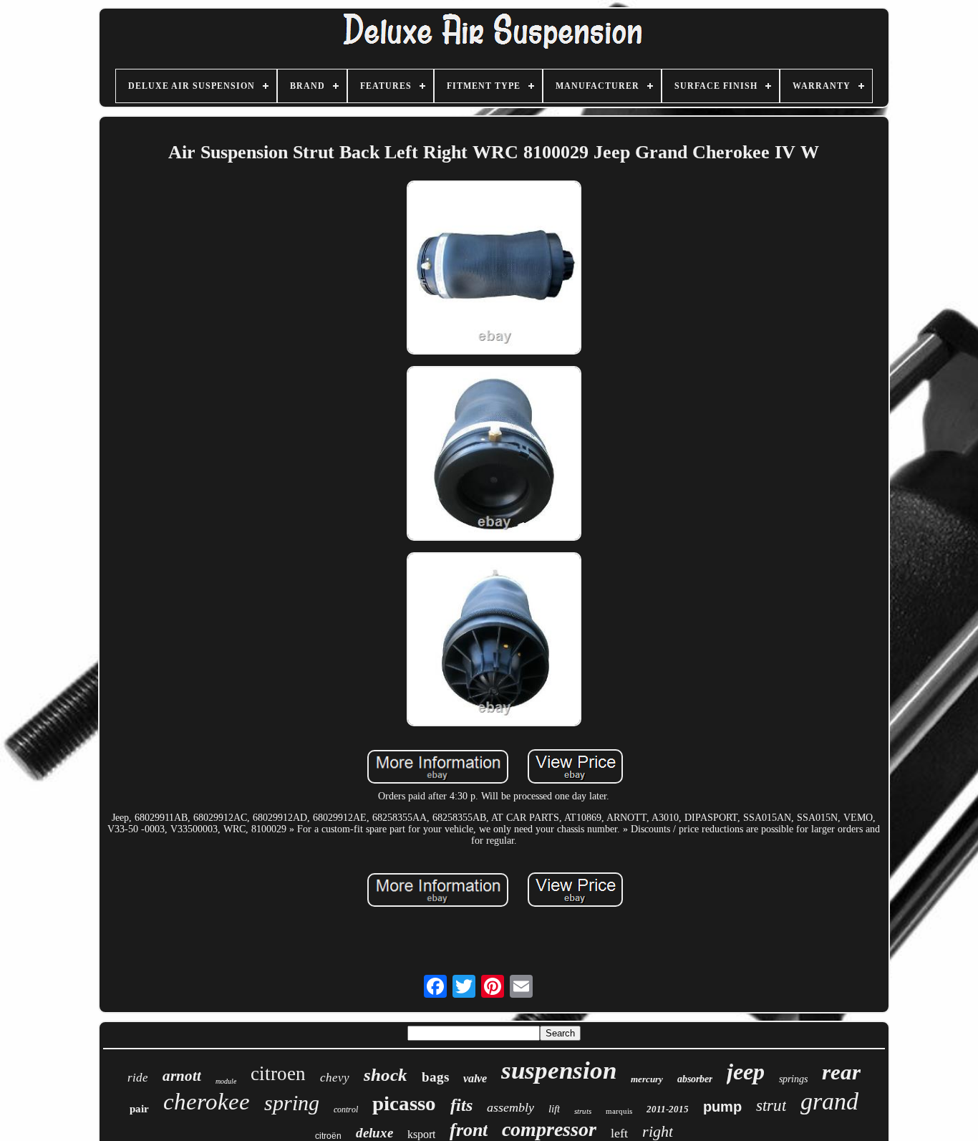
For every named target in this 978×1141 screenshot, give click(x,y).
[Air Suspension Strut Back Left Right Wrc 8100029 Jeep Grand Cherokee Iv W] (494, 269)
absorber (694, 1079)
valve (475, 1078)
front (469, 1130)
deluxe (374, 1132)
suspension (558, 1070)
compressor (549, 1129)
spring (291, 1102)
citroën (328, 1136)
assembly (510, 1107)
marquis (619, 1111)
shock (385, 1074)
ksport (421, 1134)
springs (793, 1079)
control (346, 1109)
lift (554, 1108)
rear (841, 1071)
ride (137, 1077)
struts (582, 1111)
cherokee (206, 1101)
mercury (647, 1079)
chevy (334, 1077)
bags (435, 1076)
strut (771, 1105)
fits (461, 1105)
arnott (182, 1075)
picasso (404, 1103)
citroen (278, 1073)
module (226, 1081)
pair (139, 1108)
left (619, 1133)
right (657, 1131)
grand (829, 1101)
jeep (746, 1071)
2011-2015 (668, 1109)
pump (722, 1106)
